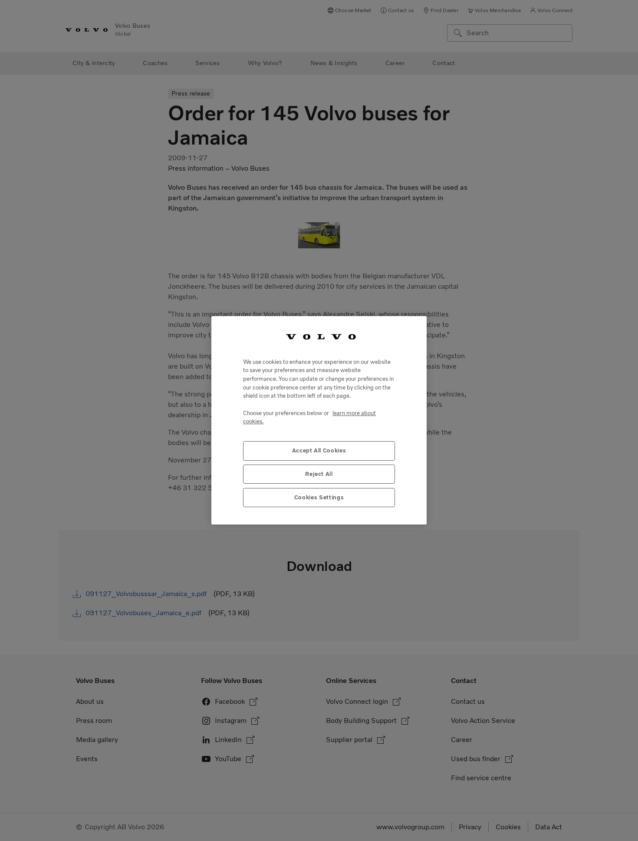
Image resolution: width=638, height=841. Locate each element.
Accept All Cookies (319, 451)
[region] (319, 420)
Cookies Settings (319, 498)
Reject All (319, 474)
